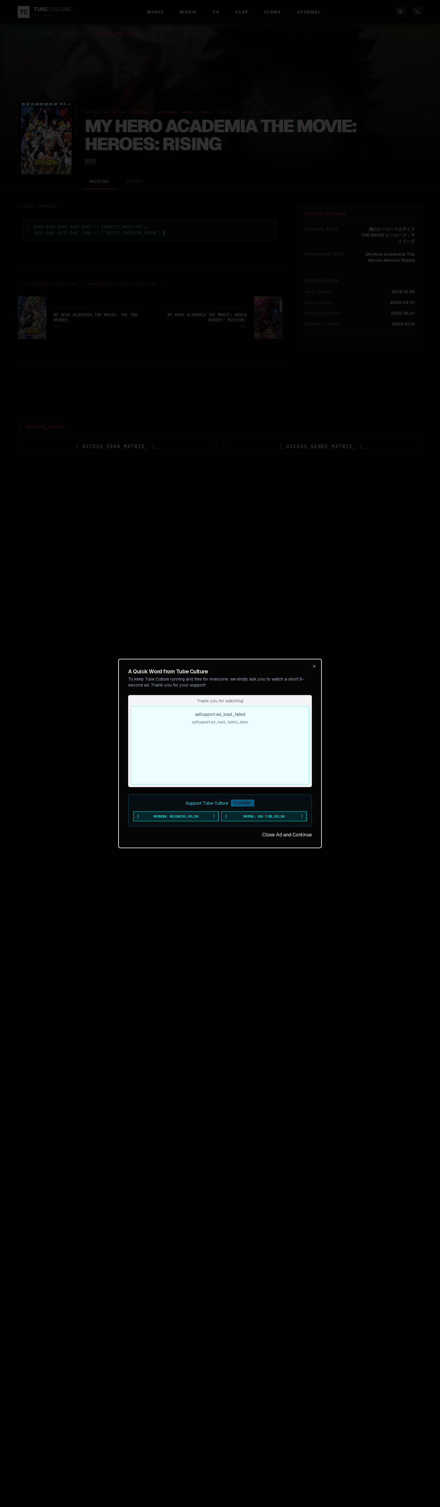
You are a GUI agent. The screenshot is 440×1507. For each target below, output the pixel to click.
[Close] (314, 666)
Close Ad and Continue (287, 835)
